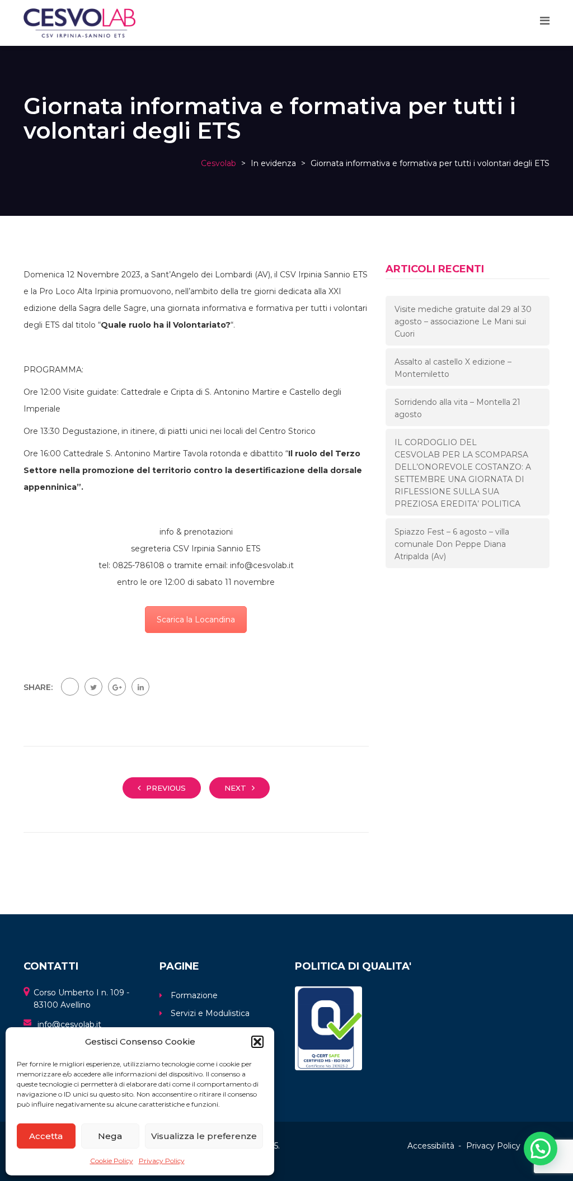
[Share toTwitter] (93, 687)
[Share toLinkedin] (140, 687)
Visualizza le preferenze (204, 1136)
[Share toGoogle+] (117, 687)
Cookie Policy (111, 1160)
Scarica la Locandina (196, 620)
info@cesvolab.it (69, 1024)
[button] (257, 1041)
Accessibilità (430, 1146)
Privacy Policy (162, 1160)
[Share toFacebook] (70, 687)
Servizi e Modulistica (210, 1013)
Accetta (46, 1136)
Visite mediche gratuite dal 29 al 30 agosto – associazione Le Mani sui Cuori (463, 321)
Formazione (194, 995)
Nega (110, 1136)
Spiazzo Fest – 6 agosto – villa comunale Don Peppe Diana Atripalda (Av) (451, 544)
